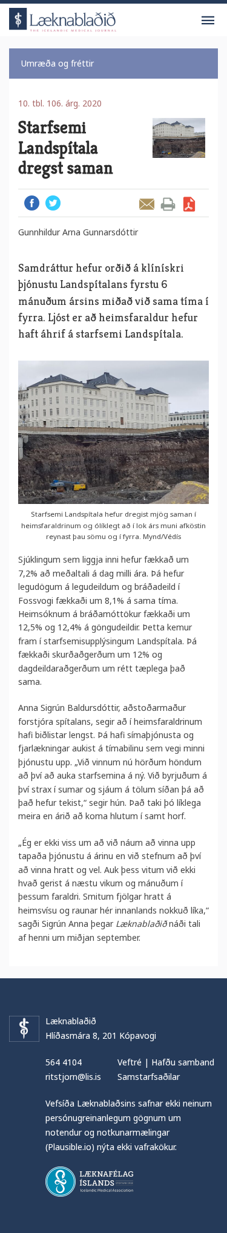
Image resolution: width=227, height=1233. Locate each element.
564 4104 (63, 1062)
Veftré (129, 1062)
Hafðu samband (182, 1062)
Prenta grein (168, 204)
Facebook (31, 203)
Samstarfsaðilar (148, 1076)
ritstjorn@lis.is (73, 1076)
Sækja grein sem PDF (189, 204)
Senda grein (146, 204)
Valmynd (208, 20)
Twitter (53, 203)
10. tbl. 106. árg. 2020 (60, 103)
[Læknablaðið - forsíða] (63, 18)
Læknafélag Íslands (89, 1181)
